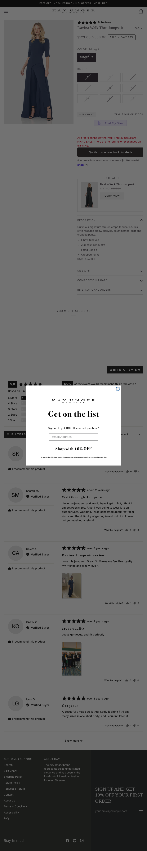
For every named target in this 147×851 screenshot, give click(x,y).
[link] (73, 452)
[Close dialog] (118, 389)
